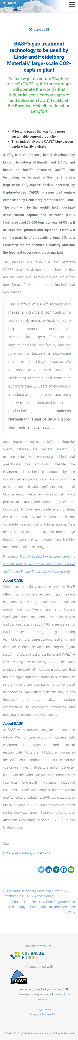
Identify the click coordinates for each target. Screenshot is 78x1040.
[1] (5, 557)
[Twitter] (41, 869)
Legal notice (44, 1009)
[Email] (71, 869)
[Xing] (56, 869)
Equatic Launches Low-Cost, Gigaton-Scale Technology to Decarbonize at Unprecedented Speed (42, 907)
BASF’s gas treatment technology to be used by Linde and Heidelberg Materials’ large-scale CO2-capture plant (39, 57)
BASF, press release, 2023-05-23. (27, 853)
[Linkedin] (48, 869)
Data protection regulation (44, 1014)
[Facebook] (63, 869)
